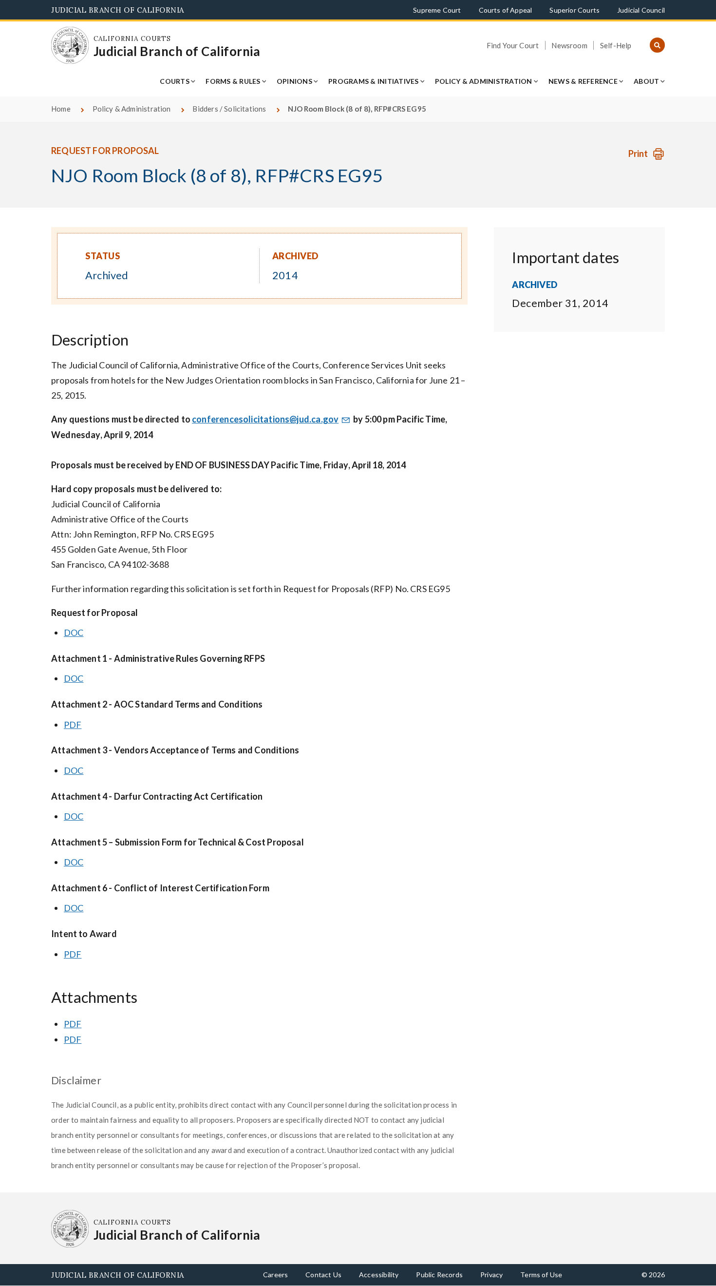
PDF (73, 724)
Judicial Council (641, 10)
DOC (74, 632)
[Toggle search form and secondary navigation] (657, 45)
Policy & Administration (483, 81)
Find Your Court (513, 45)
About (646, 81)
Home (61, 108)
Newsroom (569, 45)
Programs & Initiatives (373, 81)
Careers (275, 1274)
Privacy (491, 1274)
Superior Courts (574, 10)
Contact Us (323, 1274)
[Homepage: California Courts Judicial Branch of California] (70, 45)
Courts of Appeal (505, 10)
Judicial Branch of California (117, 10)
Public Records (439, 1274)
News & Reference (583, 81)
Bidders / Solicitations (229, 108)
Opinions (294, 81)
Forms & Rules (233, 81)
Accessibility (378, 1274)
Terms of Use (541, 1274)
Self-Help (616, 45)
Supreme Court (437, 10)
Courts (174, 81)
